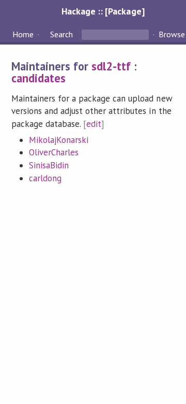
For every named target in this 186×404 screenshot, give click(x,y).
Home (23, 34)
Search (61, 34)
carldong (45, 178)
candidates (38, 77)
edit (93, 123)
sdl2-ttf (111, 66)
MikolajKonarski (58, 140)
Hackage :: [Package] (102, 11)
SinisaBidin (49, 165)
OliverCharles (54, 152)
